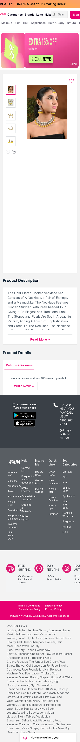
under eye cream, (47, 661)
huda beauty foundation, (36, 681)
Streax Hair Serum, (27, 708)
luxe (39, 14)
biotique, (20, 634)
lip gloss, (33, 634)
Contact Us (25, 469)
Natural (67, 526)
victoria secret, (54, 638)
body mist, (57, 677)
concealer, (56, 630)
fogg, (20, 661)
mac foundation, (29, 673)
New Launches (54, 482)
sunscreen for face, (45, 665)
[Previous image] (8, 152)
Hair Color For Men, (52, 728)
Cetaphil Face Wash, (43, 693)
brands (29, 14)
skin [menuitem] (17, 22)
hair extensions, (34, 657)
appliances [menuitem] (38, 22)
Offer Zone (52, 473)
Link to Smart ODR (11, 535)
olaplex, (45, 677)
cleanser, (23, 653)
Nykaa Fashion (53, 499)
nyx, (34, 685)
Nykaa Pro (52, 507)
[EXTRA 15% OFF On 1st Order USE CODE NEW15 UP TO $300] (40, 50)
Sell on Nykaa (25, 518)
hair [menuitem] (25, 22)
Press (11, 491)
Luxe (65, 532)
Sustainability (15, 510)
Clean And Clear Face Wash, (37, 724)
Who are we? (12, 474)
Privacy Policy (53, 609)
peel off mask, (47, 689)
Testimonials (15, 496)
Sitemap (53, 513)
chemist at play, (40, 653)
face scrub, (22, 693)
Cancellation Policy (30, 609)
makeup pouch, (29, 677)
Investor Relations (13, 525)
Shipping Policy (54, 605)
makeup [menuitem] (6, 22)
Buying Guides (39, 490)
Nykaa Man (52, 490)
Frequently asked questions (27, 479)
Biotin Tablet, (26, 716)
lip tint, (29, 661)
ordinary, (19, 650)
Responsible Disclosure (15, 517)
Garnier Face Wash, (27, 700)
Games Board (39, 482)
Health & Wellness (68, 515)
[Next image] (14, 152)
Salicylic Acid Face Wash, (38, 720)
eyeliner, (50, 642)
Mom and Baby (65, 504)
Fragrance (68, 521)
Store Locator (25, 489)
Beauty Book (39, 473)
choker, (46, 673)
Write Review (24, 386)
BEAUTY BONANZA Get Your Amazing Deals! (33, 4)
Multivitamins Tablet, (30, 697)
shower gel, (23, 665)
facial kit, (24, 638)
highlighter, (25, 630)
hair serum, (40, 630)
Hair (65, 482)
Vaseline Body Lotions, (31, 712)
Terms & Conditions (28, 605)
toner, (30, 650)
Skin (65, 477)
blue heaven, (28, 689)
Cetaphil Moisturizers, (31, 704)
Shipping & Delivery (26, 507)
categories (15, 14)
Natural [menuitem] (72, 22)
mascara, (57, 653)
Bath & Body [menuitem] (56, 22)
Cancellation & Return (28, 498)
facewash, (23, 685)
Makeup (67, 471)
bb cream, (37, 638)
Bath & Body (66, 489)
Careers (12, 480)
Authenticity (14, 485)
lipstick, (12, 630)
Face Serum (28, 732)
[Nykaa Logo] (3, 13)
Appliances (69, 496)
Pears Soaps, (30, 728)
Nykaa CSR (11, 503)
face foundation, (33, 669)
